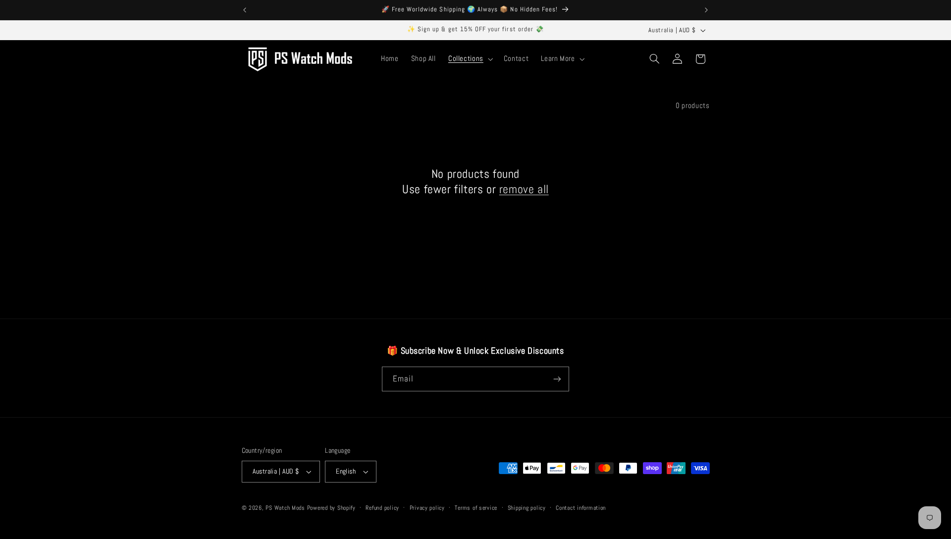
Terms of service (476, 507)
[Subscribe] (557, 379)
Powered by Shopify (331, 507)
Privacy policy (427, 507)
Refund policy (382, 507)
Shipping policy (527, 507)
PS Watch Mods (285, 507)
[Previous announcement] (245, 10)
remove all (524, 189)
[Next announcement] (706, 10)
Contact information (581, 507)
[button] (469, 59)
